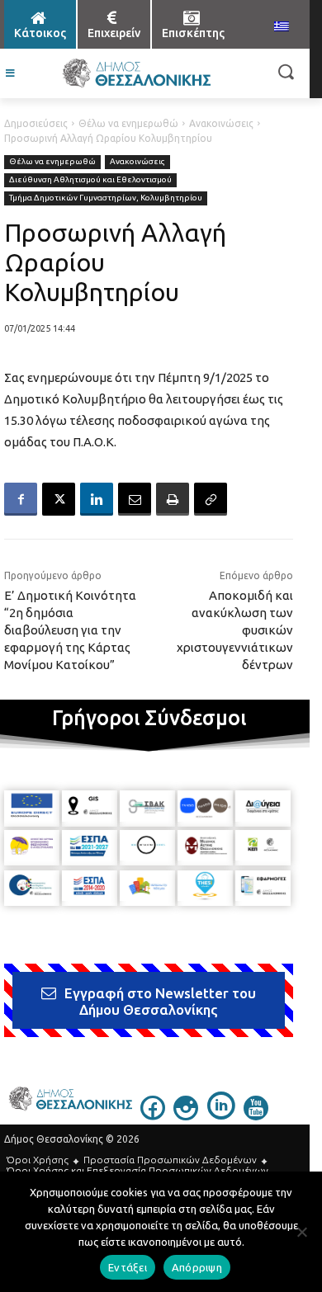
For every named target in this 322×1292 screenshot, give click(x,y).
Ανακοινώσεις (221, 123)
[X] (58, 499)
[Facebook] (20, 499)
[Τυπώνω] (172, 499)
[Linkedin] (96, 499)
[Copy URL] (210, 499)
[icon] (152, 1115)
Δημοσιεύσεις (36, 123)
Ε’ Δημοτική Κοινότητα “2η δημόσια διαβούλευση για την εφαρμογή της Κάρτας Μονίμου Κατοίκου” (70, 630)
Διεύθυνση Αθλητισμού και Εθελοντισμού (90, 179)
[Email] (134, 499)
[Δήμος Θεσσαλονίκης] (136, 73)
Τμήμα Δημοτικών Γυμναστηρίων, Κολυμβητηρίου (105, 197)
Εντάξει (127, 1267)
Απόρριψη (197, 1267)
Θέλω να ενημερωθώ (128, 123)
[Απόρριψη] (301, 1232)
